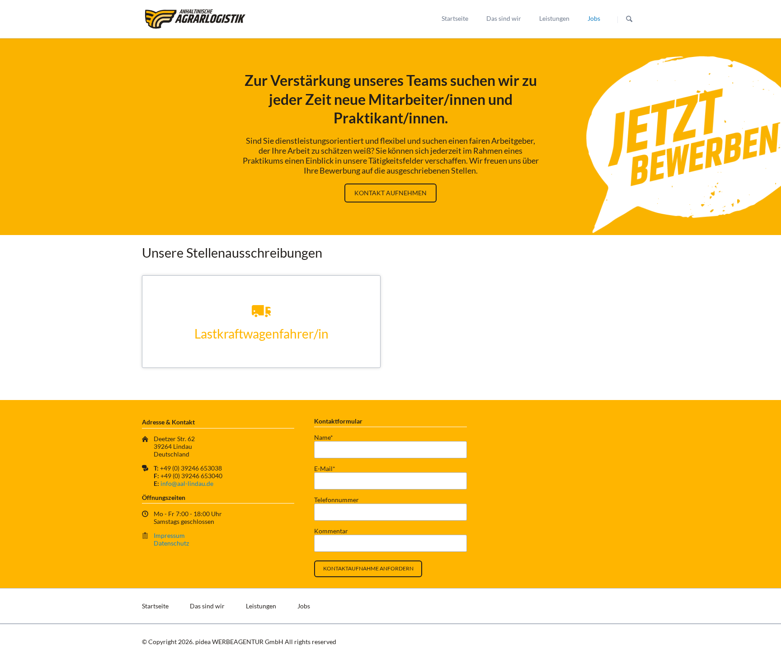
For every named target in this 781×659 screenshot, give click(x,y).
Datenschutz (171, 543)
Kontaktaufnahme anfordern (368, 568)
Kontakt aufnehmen (390, 193)
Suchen (629, 19)
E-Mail (328, 468)
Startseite (455, 18)
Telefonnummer (336, 500)
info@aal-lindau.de (186, 483)
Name (328, 437)
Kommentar (331, 531)
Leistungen (554, 18)
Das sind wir (503, 18)
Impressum (169, 535)
